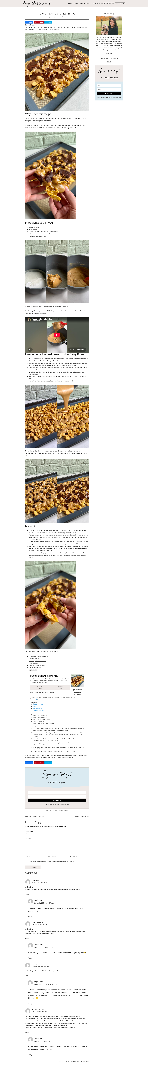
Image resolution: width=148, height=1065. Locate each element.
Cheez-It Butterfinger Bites (37, 665)
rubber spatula (37, 706)
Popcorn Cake (33, 670)
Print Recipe (78, 689)
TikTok (109, 62)
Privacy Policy (85, 1061)
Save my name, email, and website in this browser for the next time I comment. (51, 862)
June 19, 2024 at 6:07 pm (44, 903)
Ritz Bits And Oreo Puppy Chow (38, 656)
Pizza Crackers (33, 663)
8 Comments (64, 17)
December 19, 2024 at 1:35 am (41, 966)
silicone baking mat (38, 710)
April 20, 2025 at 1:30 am (43, 1041)
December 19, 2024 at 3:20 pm (46, 984)
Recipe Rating (29, 831)
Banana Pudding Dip (35, 667)
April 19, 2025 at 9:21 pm (39, 1011)
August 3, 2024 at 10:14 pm (44, 947)
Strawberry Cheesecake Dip (37, 661)
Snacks (66, 810)
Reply (27, 894)
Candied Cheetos (34, 658)
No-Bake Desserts (57, 810)
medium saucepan (38, 704)
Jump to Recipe (30, 25)
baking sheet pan (38, 708)
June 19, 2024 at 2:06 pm (39, 882)
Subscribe (107, 3)
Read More (109, 53)
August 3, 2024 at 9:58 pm (39, 924)
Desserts (48, 810)
